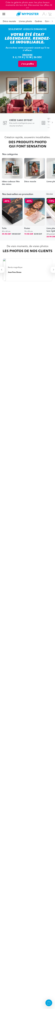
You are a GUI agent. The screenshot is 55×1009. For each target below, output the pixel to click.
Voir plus (49, 194)
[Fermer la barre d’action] (51, 5)
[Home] (27, 14)
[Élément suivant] (51, 21)
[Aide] (48, 1002)
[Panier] (50, 14)
